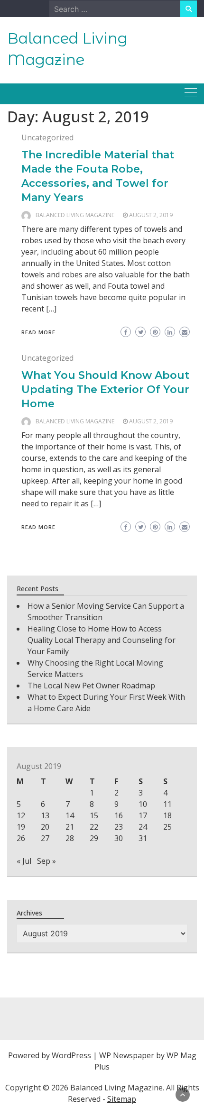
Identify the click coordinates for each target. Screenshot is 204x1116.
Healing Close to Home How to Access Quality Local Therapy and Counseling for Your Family (102, 640)
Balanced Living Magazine (75, 215)
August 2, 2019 (151, 215)
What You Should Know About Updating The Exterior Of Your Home (105, 389)
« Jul (24, 861)
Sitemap (121, 1099)
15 (94, 815)
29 (94, 838)
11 (167, 804)
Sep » (46, 861)
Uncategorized (47, 137)
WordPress (71, 1055)
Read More (38, 332)
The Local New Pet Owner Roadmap (91, 685)
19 (21, 827)
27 (45, 838)
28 (69, 838)
